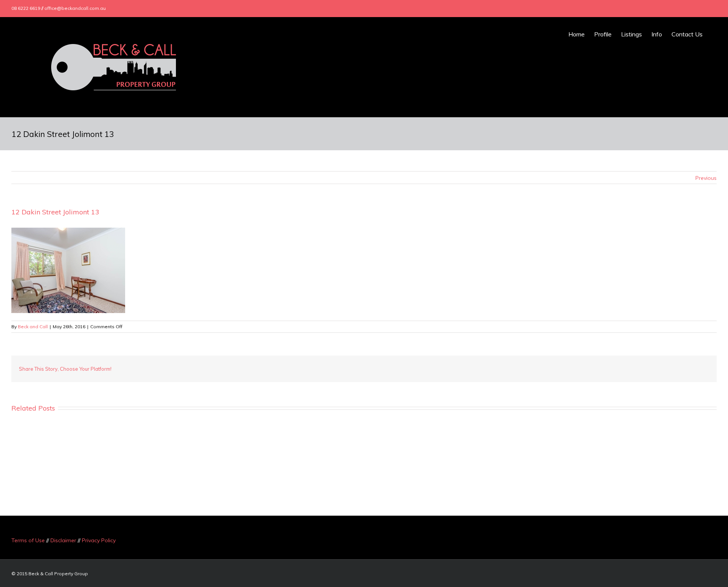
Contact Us (687, 34)
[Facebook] (658, 8)
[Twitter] (670, 8)
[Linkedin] (694, 8)
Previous (706, 178)
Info (656, 34)
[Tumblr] (638, 369)
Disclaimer (63, 540)
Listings (631, 34)
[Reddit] (675, 369)
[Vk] (687, 369)
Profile (603, 34)
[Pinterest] (626, 369)
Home (576, 34)
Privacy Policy (99, 540)
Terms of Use (28, 540)
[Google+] (682, 8)
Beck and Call (33, 326)
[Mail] (706, 8)
